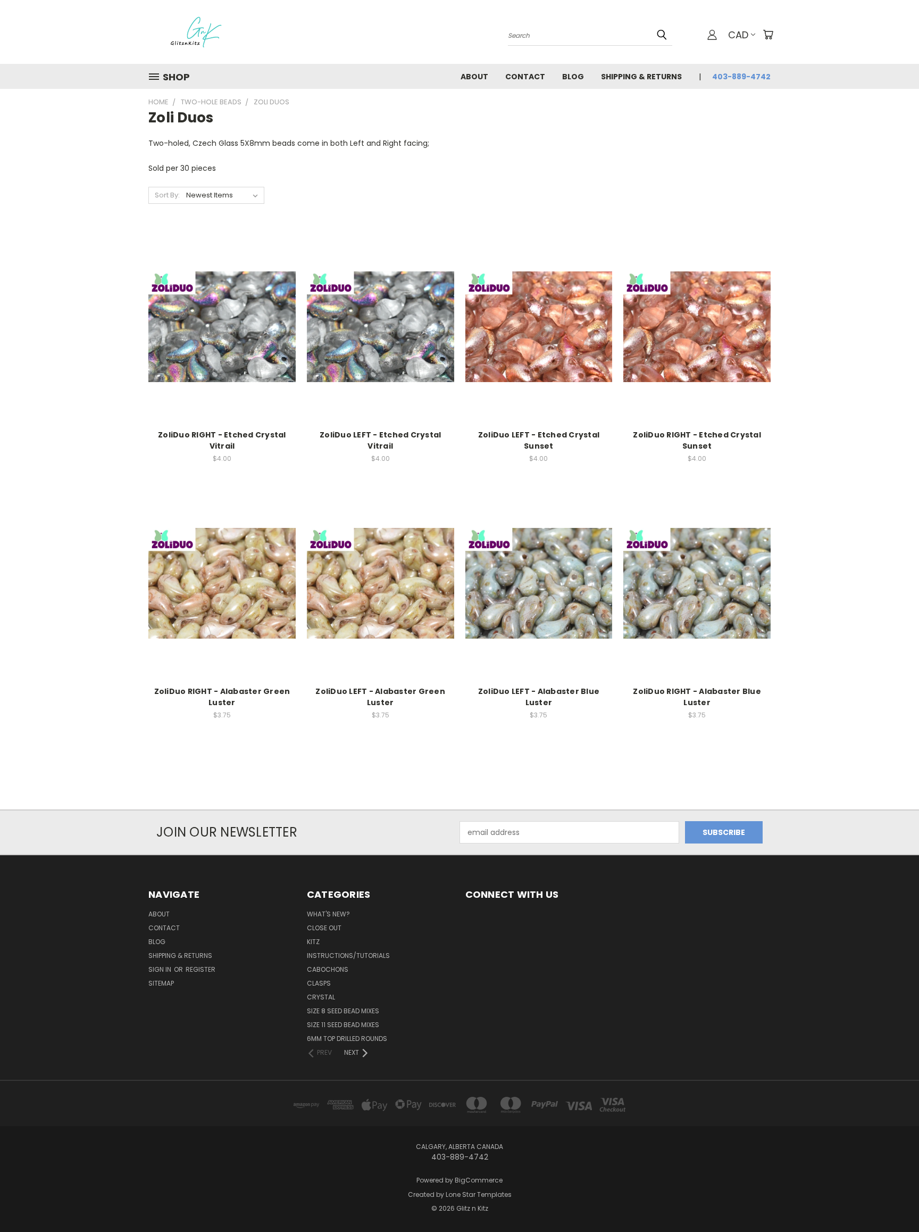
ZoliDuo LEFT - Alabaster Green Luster (380, 697)
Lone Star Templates (479, 1194)
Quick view (222, 305)
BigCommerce (479, 1180)
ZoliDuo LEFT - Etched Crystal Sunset (538, 440)
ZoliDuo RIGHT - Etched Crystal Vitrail (222, 440)
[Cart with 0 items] (768, 34)
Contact (525, 76)
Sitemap (161, 983)
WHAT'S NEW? (328, 914)
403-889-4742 (741, 76)
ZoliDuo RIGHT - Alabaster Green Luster (222, 697)
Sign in (160, 969)
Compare (218, 325)
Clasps (319, 983)
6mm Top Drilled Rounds (347, 1038)
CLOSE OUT (324, 927)
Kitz (313, 941)
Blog (573, 76)
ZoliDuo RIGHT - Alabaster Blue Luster (697, 697)
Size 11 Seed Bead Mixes (343, 1024)
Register (200, 969)
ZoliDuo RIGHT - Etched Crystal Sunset (697, 440)
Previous (891, 1199)
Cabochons (327, 969)
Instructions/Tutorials (348, 955)
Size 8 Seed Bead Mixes (343, 1010)
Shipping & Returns (641, 76)
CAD (738, 35)
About (474, 76)
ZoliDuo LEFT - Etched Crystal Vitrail (380, 440)
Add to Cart (222, 345)
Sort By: (167, 195)
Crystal (321, 997)
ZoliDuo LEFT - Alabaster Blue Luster (538, 697)
